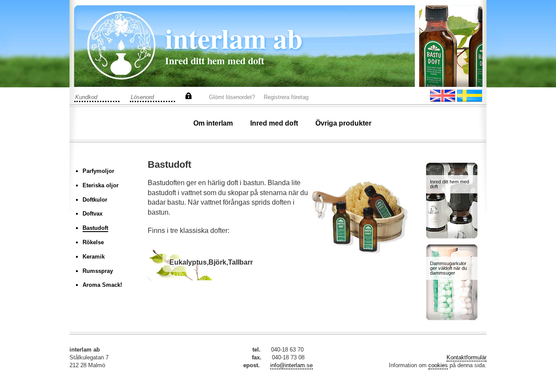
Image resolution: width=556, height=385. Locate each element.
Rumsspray (98, 271)
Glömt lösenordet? (232, 97)
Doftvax (93, 213)
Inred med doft (274, 123)
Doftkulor (95, 199)
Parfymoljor (98, 171)
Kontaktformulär (466, 357)
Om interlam (213, 123)
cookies (438, 365)
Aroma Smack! (102, 285)
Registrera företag (286, 97)
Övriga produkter (343, 123)
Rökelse (93, 242)
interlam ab (234, 37)
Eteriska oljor (101, 185)
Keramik (94, 256)
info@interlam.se (291, 365)
